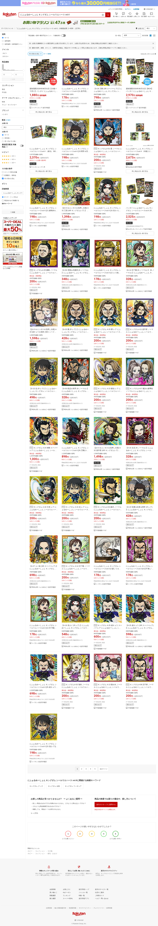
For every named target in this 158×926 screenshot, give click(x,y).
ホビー (30, 851)
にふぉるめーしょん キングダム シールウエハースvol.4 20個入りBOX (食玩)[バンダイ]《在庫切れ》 (139, 151)
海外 (9, 120)
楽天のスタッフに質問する (106, 804)
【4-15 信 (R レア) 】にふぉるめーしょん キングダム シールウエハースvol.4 (43, 391)
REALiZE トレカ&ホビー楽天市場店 (108, 110)
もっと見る (34, 813)
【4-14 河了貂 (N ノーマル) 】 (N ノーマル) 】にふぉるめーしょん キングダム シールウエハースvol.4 (140, 272)
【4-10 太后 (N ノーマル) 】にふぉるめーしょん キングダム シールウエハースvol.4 (139, 450)
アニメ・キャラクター (9, 105)
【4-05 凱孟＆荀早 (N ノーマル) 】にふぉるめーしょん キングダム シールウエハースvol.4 (75, 391)
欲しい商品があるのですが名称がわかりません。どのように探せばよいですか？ (59, 803)
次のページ (103, 769)
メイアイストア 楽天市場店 (41, 108)
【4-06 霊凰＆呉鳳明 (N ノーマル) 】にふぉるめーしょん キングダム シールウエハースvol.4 (75, 272)
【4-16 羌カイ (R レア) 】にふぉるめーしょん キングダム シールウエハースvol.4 (75, 627)
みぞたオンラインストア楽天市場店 (140, 229)
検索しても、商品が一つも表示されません (47, 809)
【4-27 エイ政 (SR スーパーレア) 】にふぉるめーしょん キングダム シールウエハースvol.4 (44, 568)
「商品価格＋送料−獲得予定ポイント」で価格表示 (43, 35)
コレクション (40, 851)
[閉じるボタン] (153, 43)
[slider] (2, 70)
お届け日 (5, 132)
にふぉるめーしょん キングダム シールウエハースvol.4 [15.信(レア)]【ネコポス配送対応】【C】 (43, 746)
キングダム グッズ (36, 786)
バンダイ (5, 114)
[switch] (22, 146)
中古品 (4, 92)
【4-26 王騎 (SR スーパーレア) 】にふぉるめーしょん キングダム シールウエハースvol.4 (108, 91)
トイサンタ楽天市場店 (71, 106)
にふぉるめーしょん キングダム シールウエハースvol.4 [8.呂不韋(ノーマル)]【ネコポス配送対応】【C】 (139, 568)
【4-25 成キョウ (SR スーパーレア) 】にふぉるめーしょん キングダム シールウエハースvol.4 (140, 627)
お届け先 (5, 123)
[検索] (108, 14)
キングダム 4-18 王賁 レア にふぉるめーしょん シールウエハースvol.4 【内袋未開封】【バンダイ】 (44, 509)
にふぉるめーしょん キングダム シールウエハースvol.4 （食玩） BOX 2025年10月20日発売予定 (43, 151)
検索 (13, 79)
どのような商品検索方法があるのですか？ (47, 806)
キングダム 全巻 (54, 786)
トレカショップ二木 (38, 167)
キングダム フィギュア (73, 786)
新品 (3, 89)
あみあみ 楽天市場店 (135, 167)
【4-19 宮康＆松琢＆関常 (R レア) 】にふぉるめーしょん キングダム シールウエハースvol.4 (139, 509)
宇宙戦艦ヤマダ (101, 172)
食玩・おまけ (52, 853)
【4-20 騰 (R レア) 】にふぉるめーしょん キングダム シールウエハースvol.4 (75, 331)
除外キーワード (7, 203)
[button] (149, 9)
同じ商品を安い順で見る (44, 112)
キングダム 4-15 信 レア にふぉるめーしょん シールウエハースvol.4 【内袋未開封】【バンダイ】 (75, 509)
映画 (3, 102)
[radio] (3, 37)
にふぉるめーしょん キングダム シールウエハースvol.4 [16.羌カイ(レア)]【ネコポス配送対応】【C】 (107, 210)
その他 (50, 851)
